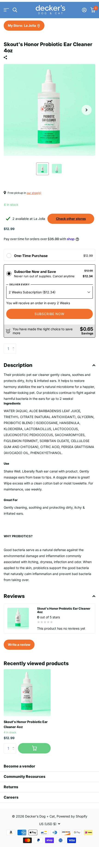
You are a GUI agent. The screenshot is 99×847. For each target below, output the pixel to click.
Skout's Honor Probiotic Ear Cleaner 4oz (26, 724)
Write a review (19, 644)
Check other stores (71, 219)
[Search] (15, 10)
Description (18, 365)
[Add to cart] (34, 748)
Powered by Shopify (72, 816)
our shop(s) (34, 193)
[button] (87, 110)
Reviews (14, 596)
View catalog (6, 10)
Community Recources (24, 776)
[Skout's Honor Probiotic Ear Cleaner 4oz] (27, 692)
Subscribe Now (49, 314)
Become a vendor (19, 766)
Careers (11, 797)
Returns (11, 787)
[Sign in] (84, 9)
